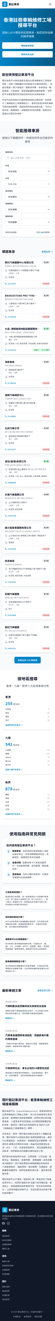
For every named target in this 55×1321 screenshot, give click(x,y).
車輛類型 (9, 203)
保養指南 (6, 1269)
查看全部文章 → (45, 990)
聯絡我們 (6, 1291)
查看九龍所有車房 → (14, 769)
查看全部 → (47, 251)
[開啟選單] (50, 4)
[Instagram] (8, 1223)
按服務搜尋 (6, 1244)
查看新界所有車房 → (14, 814)
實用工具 (6, 1248)
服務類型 (9, 216)
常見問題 (6, 1274)
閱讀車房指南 (27, 54)
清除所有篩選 (11, 232)
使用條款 (6, 1299)
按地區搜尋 (6, 1240)
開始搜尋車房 (27, 45)
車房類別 (9, 191)
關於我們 (6, 1286)
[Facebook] (3, 1223)
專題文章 (6, 1261)
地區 (7, 165)
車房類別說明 (7, 1265)
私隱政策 (6, 1295)
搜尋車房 (9, 152)
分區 (7, 178)
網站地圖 (38, 1316)
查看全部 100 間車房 (27, 660)
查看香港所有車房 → (14, 725)
